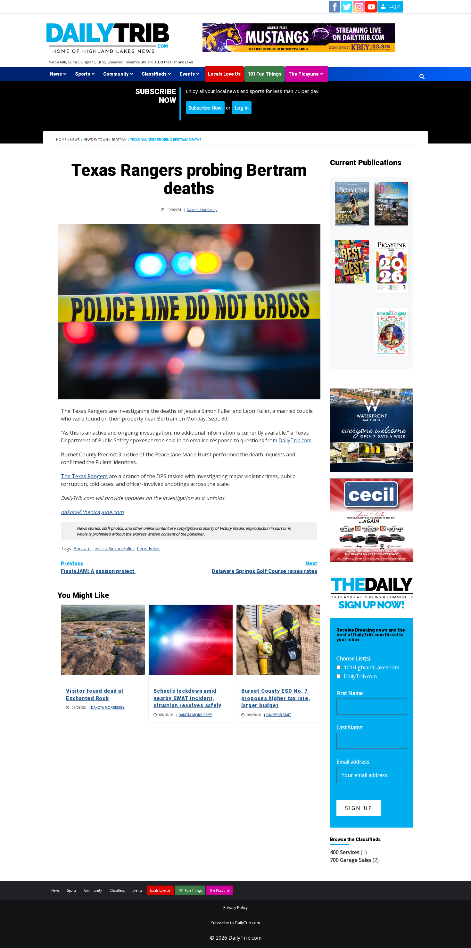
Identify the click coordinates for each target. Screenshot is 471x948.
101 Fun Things (264, 74)
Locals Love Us (224, 74)
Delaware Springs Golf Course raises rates (264, 567)
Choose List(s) (353, 658)
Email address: (353, 761)
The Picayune (303, 74)
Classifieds (154, 74)
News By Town (95, 139)
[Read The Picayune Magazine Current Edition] (352, 204)
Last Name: (349, 727)
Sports (82, 74)
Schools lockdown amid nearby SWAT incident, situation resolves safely (187, 698)
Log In (242, 107)
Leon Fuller (148, 548)
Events (187, 74)
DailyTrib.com (294, 440)
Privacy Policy (235, 907)
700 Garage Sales (350, 859)
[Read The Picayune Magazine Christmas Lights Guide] (391, 331)
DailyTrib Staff (278, 715)
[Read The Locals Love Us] (352, 262)
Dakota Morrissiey (202, 209)
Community (115, 74)
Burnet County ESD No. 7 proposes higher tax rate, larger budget (275, 698)
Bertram (119, 139)
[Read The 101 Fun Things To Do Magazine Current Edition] (391, 204)
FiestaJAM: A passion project (98, 567)
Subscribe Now (205, 107)
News (56, 74)
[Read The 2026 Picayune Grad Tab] (391, 266)
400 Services (344, 852)
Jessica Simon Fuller (113, 548)
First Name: (350, 693)
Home (61, 139)
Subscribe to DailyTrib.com (235, 923)
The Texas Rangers (84, 476)
